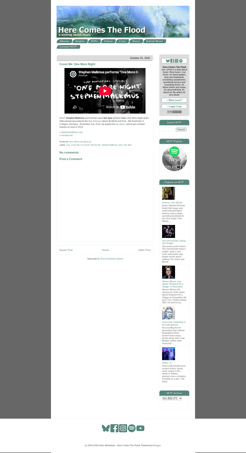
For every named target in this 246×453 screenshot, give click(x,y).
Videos (108, 41)
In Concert (85, 145)
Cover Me (75, 145)
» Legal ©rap (174, 106)
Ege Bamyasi (94, 121)
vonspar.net (67, 135)
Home (105, 250)
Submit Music (154, 41)
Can (68, 145)
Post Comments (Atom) (111, 259)
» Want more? (174, 100)
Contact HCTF (68, 46)
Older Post (144, 250)
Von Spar (128, 145)
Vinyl (120, 145)
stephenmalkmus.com (72, 132)
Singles (80, 41)
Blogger (157, 445)
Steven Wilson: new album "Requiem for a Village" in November (172, 284)
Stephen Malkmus (109, 145)
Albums (64, 41)
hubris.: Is (166, 363)
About (136, 41)
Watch (62, 118)
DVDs (94, 41)
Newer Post (66, 250)
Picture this (96, 145)
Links (122, 41)
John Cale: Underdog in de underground (173, 323)
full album (120, 124)
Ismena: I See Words (172, 202)
